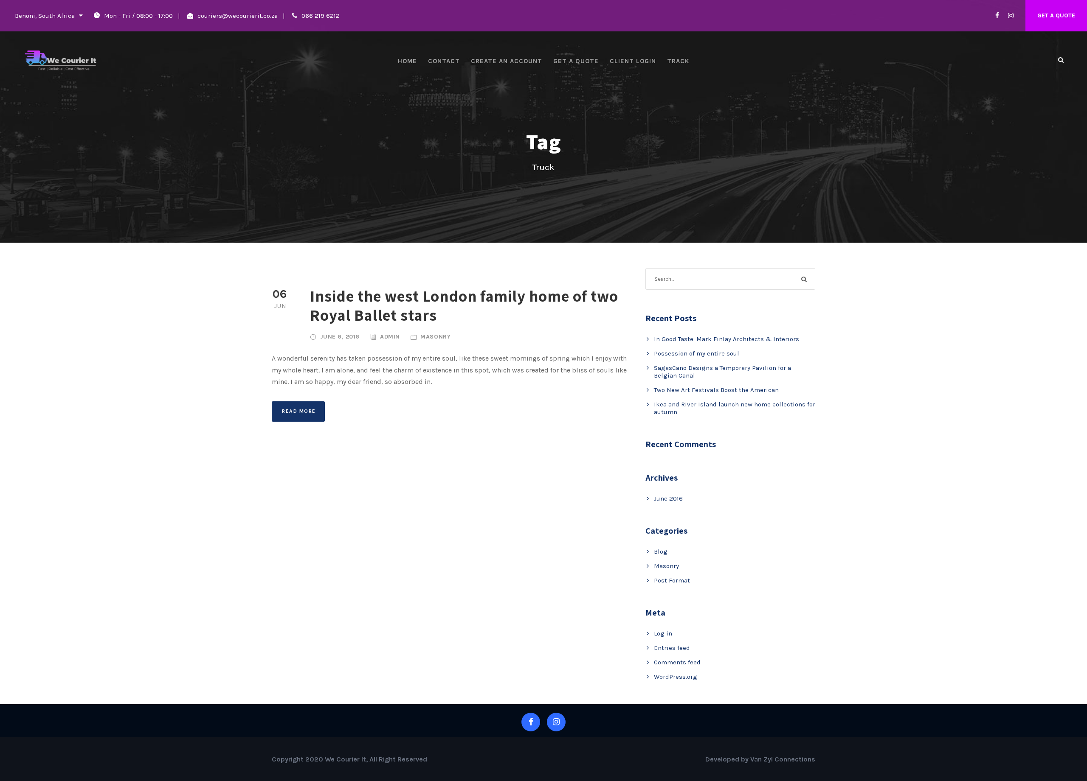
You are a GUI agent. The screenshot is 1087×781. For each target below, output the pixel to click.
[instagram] (1011, 16)
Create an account (506, 61)
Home (407, 61)
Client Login (633, 61)
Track (678, 61)
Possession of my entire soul (696, 353)
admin (390, 336)
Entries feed (672, 648)
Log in (663, 633)
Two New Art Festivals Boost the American (716, 390)
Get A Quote (1056, 15)
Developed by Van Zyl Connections (760, 759)
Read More (299, 411)
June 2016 (668, 498)
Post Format (672, 580)
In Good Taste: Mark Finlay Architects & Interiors (726, 339)
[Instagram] (556, 722)
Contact (444, 61)
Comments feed (677, 662)
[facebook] (997, 16)
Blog (660, 551)
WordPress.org (675, 676)
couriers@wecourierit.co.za (237, 16)
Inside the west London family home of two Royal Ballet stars (464, 305)
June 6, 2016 (340, 336)
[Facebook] (530, 722)
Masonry (435, 336)
